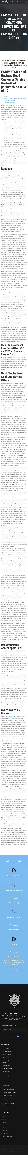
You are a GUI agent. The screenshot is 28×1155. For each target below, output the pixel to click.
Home (4, 1116)
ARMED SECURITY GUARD (8, 1089)
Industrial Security (6, 1071)
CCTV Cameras (6, 1062)
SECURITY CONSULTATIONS (9, 1095)
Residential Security (7, 1054)
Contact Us (5, 1133)
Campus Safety (6, 1074)
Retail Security (6, 1060)
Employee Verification (7, 1136)
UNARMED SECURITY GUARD (9, 1092)
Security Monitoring (7, 1051)
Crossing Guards (6, 1065)
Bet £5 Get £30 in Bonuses (10, 102)
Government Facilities (7, 1068)
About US (5, 1130)
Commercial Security (7, 1076)
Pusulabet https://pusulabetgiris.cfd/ (14, 716)
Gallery (4, 1125)
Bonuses (6, 96)
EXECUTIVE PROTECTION (8, 1101)
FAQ (3, 1127)
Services (4, 1119)
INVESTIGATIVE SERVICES (8, 1103)
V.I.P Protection (6, 1057)
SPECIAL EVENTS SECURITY (9, 1098)
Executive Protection (7, 1048)
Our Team (5, 1122)
